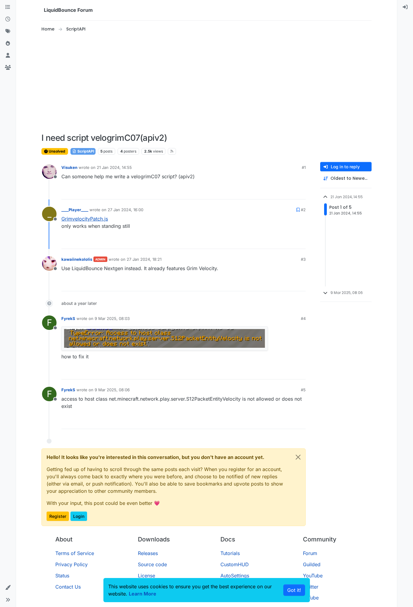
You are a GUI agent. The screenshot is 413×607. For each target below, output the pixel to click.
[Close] (298, 457)
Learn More (142, 594)
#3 (303, 259)
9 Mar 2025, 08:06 (112, 389)
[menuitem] (405, 7)
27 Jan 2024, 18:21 (144, 259)
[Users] (7, 55)
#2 (303, 209)
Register (57, 516)
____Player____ (74, 209)
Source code (152, 564)
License (146, 576)
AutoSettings (234, 576)
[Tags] (7, 31)
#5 (303, 389)
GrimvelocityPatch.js (84, 219)
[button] (7, 587)
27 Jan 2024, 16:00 (125, 209)
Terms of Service (74, 553)
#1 (304, 167)
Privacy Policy (71, 564)
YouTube (313, 576)
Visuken (69, 167)
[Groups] (7, 68)
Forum (310, 553)
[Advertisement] (206, 82)
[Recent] (7, 19)
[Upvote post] (290, 192)
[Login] (405, 7)
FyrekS (68, 318)
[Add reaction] (278, 192)
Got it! (294, 590)
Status (62, 576)
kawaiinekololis (76, 259)
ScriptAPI (85, 151)
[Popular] (7, 43)
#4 (303, 318)
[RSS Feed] (172, 151)
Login (78, 516)
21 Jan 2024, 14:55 (114, 167)
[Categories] (7, 7)
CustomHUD (234, 564)
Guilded (311, 564)
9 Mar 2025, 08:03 (112, 318)
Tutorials (230, 553)
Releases (148, 553)
